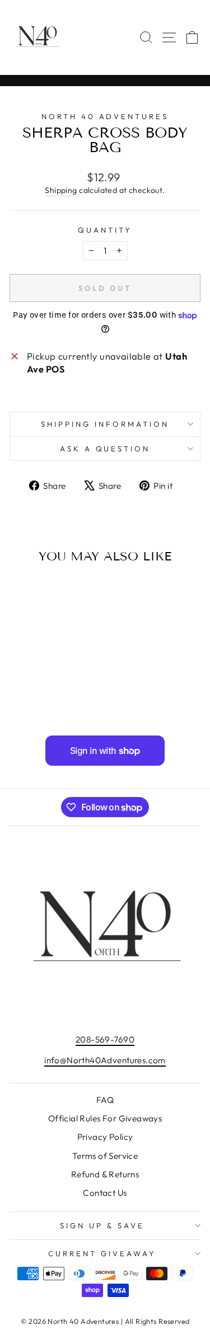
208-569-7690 (105, 1039)
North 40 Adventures (105, 116)
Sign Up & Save (102, 1225)
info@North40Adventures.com (105, 1060)
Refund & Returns (105, 1174)
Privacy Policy (105, 1136)
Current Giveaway (102, 1253)
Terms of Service (105, 1156)
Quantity (105, 229)
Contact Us (105, 1192)
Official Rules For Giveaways (105, 1118)
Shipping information (105, 423)
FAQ (105, 1100)
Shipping (61, 190)
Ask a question (105, 448)
